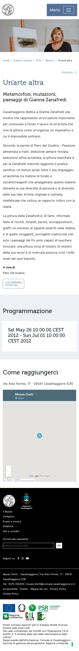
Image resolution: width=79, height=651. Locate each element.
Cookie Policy (11, 593)
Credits (24, 589)
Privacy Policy (58, 589)
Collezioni (8, 516)
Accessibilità (10, 589)
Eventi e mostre (23, 60)
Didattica (8, 526)
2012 (39, 60)
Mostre (50, 60)
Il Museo (7, 511)
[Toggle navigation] (68, 10)
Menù (55, 10)
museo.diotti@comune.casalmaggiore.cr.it (50, 584)
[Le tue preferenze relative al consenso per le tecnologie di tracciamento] (72, 644)
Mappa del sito (39, 589)
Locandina (13, 283)
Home (6, 60)
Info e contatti (11, 531)
